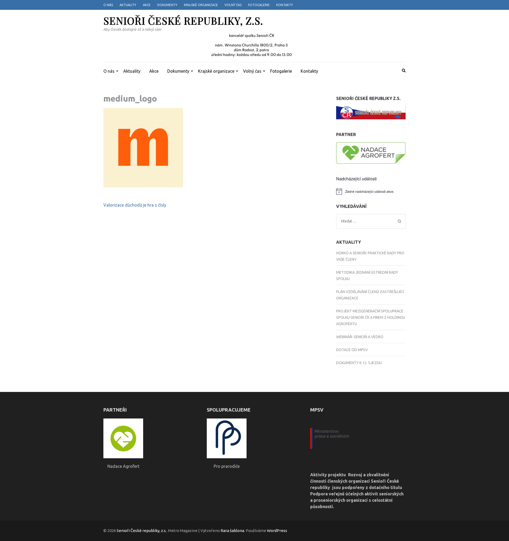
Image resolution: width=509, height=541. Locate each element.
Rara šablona (232, 530)
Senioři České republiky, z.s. (183, 20)
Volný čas (233, 5)
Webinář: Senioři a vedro (359, 337)
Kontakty (284, 5)
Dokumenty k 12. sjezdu (359, 363)
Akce (147, 5)
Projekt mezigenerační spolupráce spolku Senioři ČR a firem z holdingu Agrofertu (370, 317)
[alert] (371, 191)
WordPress (277, 530)
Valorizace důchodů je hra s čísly (134, 205)
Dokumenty (167, 5)
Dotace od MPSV (352, 350)
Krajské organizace (201, 5)
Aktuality (128, 5)
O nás (108, 5)
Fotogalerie (259, 5)
